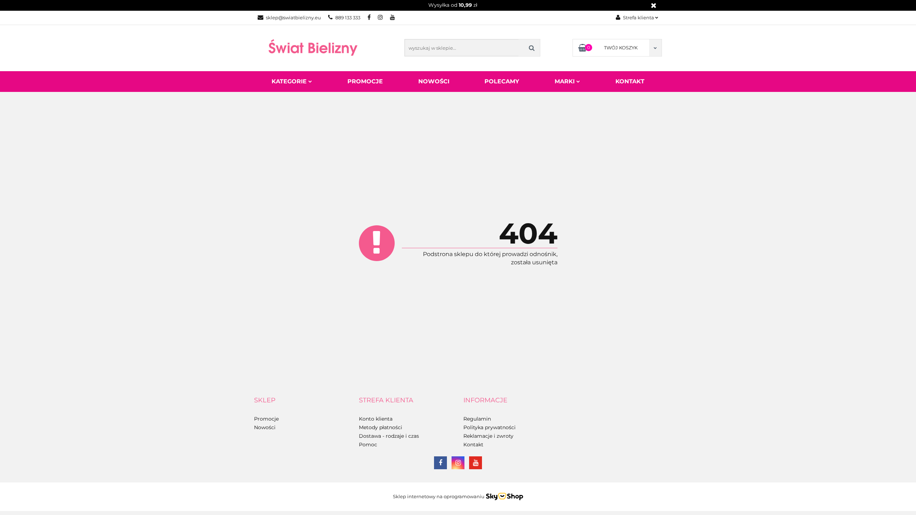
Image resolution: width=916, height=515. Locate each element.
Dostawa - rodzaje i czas (389, 436)
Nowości (433, 81)
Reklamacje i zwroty (488, 436)
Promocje (365, 81)
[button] (265, 400)
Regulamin (477, 419)
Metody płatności (380, 427)
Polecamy (501, 81)
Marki (565, 81)
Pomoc (368, 444)
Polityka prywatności (489, 427)
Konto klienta (376, 419)
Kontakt (629, 81)
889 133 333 (347, 17)
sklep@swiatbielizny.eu (293, 17)
